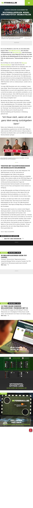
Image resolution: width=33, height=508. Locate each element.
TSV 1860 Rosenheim (14, 50)
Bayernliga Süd (17, 52)
